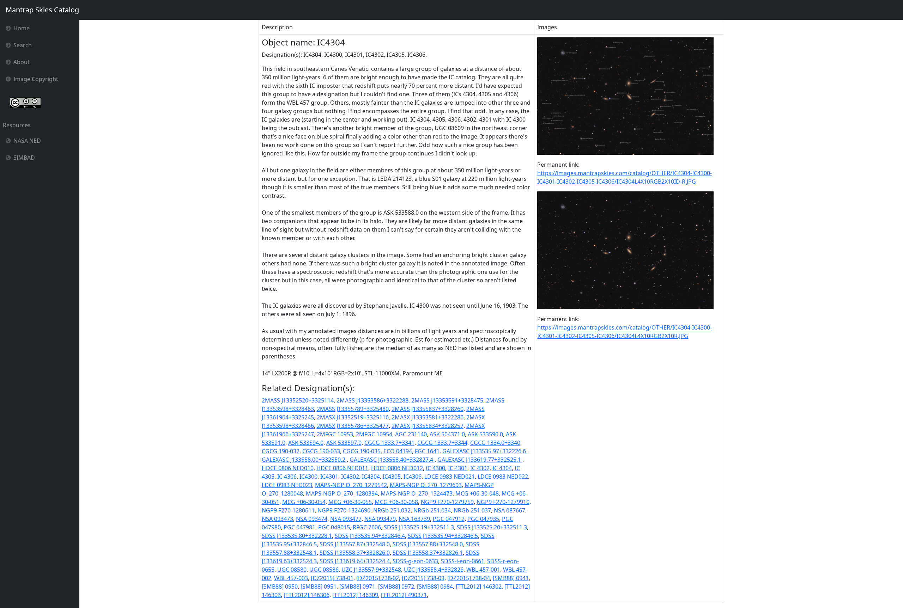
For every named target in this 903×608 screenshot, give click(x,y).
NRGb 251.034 (432, 510)
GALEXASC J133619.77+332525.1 (479, 459)
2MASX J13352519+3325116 (353, 417)
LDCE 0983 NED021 (449, 476)
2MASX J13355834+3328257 (427, 426)
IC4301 (329, 476)
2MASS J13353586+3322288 (372, 400)
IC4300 (308, 476)
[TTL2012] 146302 (479, 586)
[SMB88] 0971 (357, 586)
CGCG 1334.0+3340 (495, 443)
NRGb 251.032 (392, 510)
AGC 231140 (411, 434)
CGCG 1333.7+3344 (442, 443)
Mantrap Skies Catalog (42, 9)
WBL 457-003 (291, 578)
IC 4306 (287, 476)
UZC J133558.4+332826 (433, 569)
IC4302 (350, 476)
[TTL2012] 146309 (355, 595)
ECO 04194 (397, 451)
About (21, 62)
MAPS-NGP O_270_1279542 (351, 485)
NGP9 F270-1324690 (343, 510)
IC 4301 (457, 468)
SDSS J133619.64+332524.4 (355, 561)
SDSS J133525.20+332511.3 (492, 527)
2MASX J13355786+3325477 (353, 426)
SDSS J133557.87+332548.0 (355, 544)
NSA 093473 (277, 519)
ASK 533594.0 (305, 443)
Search (22, 45)
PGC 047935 (483, 519)
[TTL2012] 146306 (306, 595)
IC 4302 (480, 468)
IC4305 (392, 476)
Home (21, 28)
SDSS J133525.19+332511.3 (419, 527)
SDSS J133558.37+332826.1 (428, 553)
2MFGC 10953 (335, 434)
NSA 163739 (414, 519)
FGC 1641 (427, 451)
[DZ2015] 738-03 (423, 578)
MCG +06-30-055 (350, 502)
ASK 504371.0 (447, 434)
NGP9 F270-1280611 (288, 510)
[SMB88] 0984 (435, 586)
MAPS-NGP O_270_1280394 (342, 493)
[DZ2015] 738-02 (377, 578)
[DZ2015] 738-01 (332, 578)
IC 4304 (502, 468)
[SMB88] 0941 (511, 578)
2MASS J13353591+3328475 (447, 400)
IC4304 (371, 476)
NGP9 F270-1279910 (503, 502)
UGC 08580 (292, 569)
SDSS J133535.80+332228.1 (297, 536)
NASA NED (27, 141)
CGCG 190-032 (280, 451)
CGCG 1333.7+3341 (389, 443)
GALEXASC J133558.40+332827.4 (392, 459)
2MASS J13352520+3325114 (298, 400)
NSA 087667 (509, 510)
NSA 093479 (380, 519)
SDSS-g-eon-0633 (415, 561)
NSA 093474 (311, 519)
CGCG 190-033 (321, 451)
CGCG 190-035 (362, 451)
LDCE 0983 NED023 (287, 485)
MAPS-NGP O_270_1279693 (426, 485)
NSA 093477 (346, 519)
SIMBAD (24, 157)
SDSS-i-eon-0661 (462, 561)
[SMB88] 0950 (280, 586)
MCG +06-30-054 (304, 502)
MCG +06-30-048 (477, 493)
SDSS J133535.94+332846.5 (443, 536)
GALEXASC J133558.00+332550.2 (304, 459)
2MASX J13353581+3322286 (427, 417)
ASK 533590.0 (485, 434)
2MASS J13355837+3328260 (427, 409)
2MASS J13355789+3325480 (353, 409)
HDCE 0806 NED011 (342, 468)
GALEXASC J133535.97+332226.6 (484, 451)
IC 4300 (435, 468)
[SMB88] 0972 (396, 586)
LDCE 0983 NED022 (503, 476)
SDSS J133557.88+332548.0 (428, 544)
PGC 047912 (449, 519)
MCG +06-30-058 (396, 502)
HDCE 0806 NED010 (288, 468)
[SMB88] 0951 (319, 586)
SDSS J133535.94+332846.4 (370, 536)
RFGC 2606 (367, 527)
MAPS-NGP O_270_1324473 (417, 493)
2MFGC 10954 (374, 434)
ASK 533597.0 (344, 443)
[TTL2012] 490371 (404, 595)
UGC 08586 (324, 569)
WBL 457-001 (483, 569)
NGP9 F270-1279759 (447, 502)
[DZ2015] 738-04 (468, 578)
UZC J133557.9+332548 (371, 569)
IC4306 (413, 476)
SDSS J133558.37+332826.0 (355, 553)
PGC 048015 (334, 527)
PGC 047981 (299, 527)
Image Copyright (35, 79)
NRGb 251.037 (472, 510)
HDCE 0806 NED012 (397, 468)
